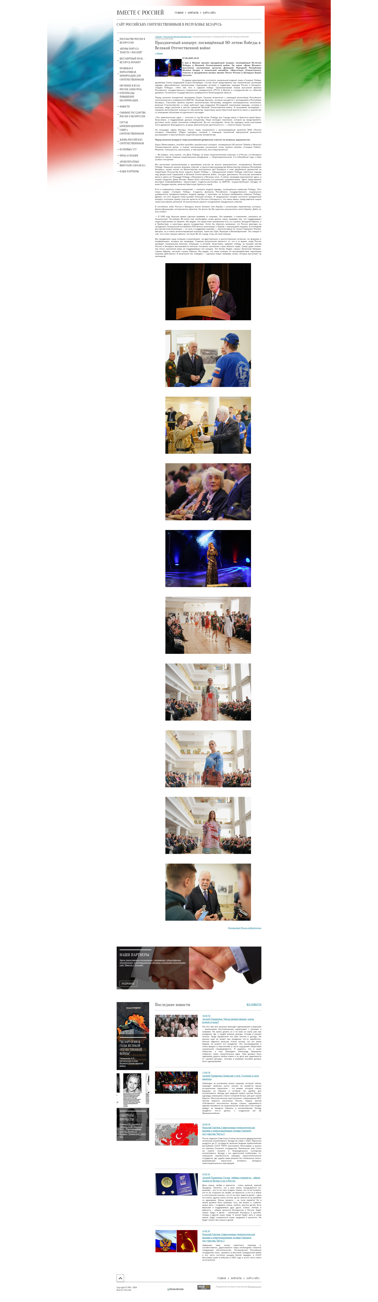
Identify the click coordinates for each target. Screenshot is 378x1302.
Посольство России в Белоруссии (177, 37)
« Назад (159, 53)
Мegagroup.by (254, 1286)
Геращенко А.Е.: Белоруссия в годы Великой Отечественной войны (131, 1062)
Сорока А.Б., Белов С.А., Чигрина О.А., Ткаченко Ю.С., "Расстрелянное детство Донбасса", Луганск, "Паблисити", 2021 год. (133, 1130)
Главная (158, 37)
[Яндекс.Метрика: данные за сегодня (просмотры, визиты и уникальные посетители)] (175, 1289)
